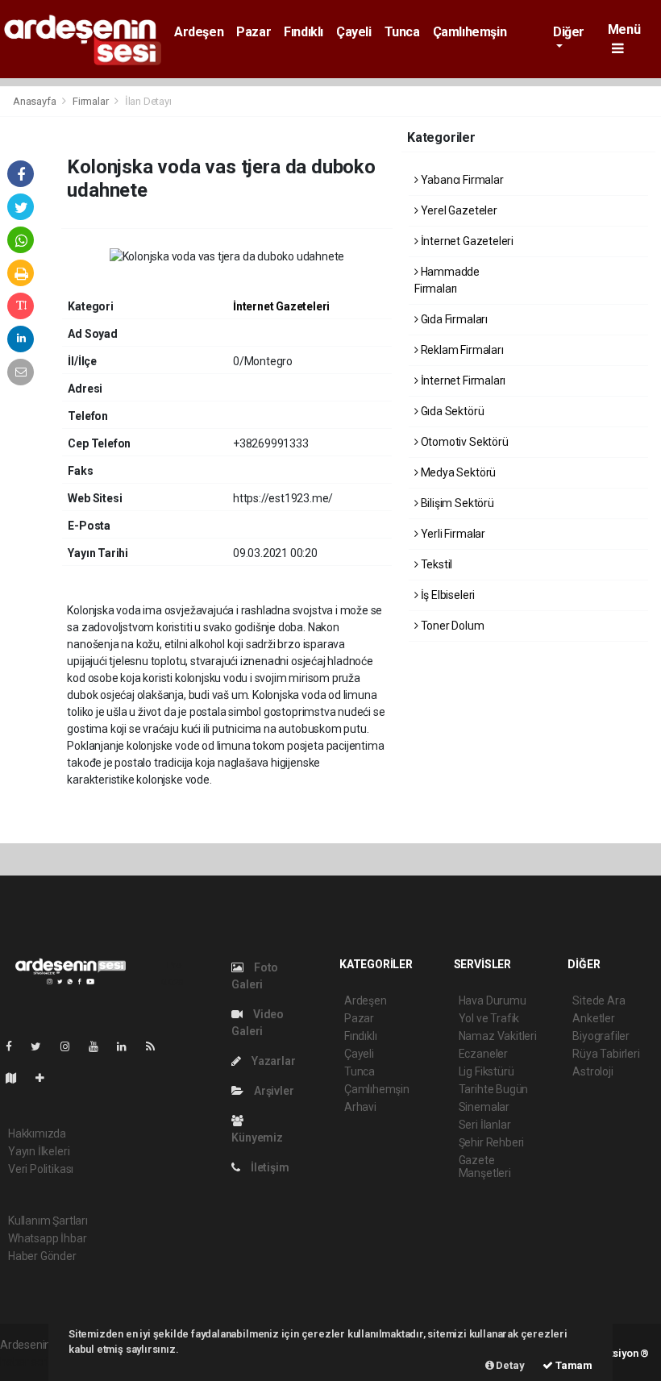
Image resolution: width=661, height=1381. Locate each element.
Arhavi (360, 1106)
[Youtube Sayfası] (100, 1046)
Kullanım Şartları (48, 1220)
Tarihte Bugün (494, 1089)
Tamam (572, 1365)
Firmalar (90, 101)
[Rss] (157, 1046)
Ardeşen (198, 32)
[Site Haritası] (18, 1077)
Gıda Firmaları (453, 319)
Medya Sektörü (457, 472)
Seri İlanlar (485, 1124)
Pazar (253, 32)
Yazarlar (272, 1060)
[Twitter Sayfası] (42, 1046)
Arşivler (272, 1090)
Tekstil (435, 564)
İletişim (268, 1167)
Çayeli (354, 32)
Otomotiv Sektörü (463, 441)
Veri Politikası (40, 1169)
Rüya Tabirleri (605, 1053)
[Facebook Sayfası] (15, 1046)
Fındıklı (303, 32)
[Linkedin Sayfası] (128, 1046)
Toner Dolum (451, 625)
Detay (509, 1365)
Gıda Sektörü (451, 411)
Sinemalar (484, 1106)
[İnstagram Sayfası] (71, 1046)
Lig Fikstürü (486, 1071)
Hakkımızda (37, 1133)
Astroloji (592, 1071)
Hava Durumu (492, 1000)
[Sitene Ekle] (46, 1077)
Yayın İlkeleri (38, 1151)
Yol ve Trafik (489, 1018)
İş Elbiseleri (446, 595)
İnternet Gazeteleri (281, 306)
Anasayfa (35, 101)
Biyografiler (601, 1036)
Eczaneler (483, 1053)
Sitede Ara (598, 1000)
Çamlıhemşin (470, 32)
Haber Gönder (42, 1256)
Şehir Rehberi (492, 1142)
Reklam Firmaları (461, 349)
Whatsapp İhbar (47, 1238)
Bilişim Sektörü (456, 503)
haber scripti (30, 1361)
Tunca (402, 32)
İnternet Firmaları (461, 380)
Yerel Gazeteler (457, 210)
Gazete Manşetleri (485, 1166)
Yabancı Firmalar (461, 179)
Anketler (593, 1018)
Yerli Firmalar (451, 533)
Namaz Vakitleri (498, 1036)
